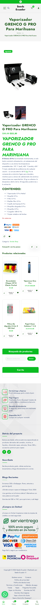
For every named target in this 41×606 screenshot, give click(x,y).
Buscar (31, 359)
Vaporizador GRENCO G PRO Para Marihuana (21, 35)
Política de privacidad (22, 580)
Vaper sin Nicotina (15, 590)
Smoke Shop (14, 241)
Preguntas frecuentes (29, 588)
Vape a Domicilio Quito (22, 595)
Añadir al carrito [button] (11, 293)
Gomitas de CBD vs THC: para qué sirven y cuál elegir (20, 499)
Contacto (28, 577)
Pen (27, 171)
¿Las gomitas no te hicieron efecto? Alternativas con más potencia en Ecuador (19, 494)
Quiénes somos (17, 577)
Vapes (17, 588)
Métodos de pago (31, 585)
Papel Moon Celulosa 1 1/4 (30, 325)
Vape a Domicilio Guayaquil (21, 598)
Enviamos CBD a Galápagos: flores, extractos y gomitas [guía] (18, 484)
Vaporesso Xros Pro (30, 282)
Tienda (10, 588)
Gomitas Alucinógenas (21, 593)
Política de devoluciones (22, 582)
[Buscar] (8, 8)
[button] (5, 594)
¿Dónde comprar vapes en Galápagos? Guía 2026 (19, 490)
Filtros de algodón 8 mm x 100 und (11, 326)
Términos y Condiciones (14, 585)
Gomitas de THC (29, 590)
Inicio (19, 33)
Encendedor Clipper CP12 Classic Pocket (11, 283)
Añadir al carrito (30, 291)
